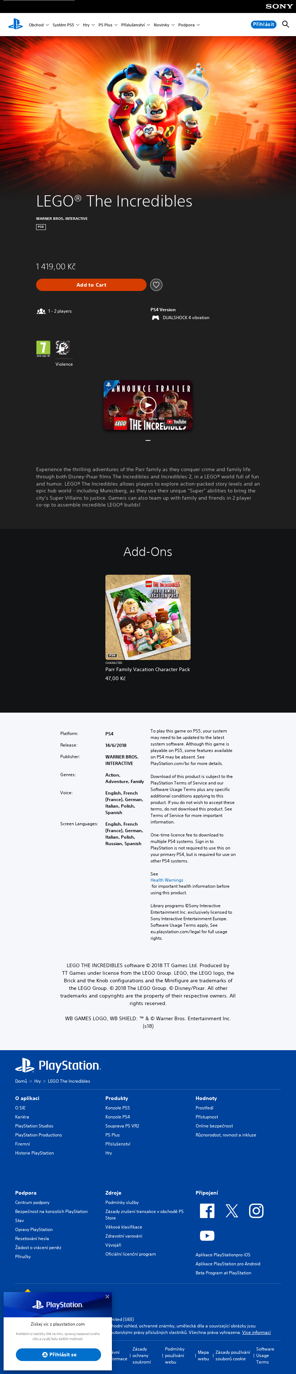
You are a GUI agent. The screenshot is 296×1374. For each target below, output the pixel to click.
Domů (21, 1081)
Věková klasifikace (123, 1227)
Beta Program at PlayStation (223, 1273)
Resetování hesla (32, 1238)
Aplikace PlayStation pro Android (228, 1264)
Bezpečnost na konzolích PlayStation (51, 1211)
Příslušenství (133, 24)
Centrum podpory (32, 1202)
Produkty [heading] (116, 1098)
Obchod (36, 24)
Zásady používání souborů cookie (233, 1355)
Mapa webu (203, 1355)
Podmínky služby (122, 1202)
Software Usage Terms (265, 1355)
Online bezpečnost (214, 1126)
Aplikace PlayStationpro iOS (223, 1255)
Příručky (23, 1256)
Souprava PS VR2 (122, 1126)
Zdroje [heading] (113, 1193)
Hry (86, 24)
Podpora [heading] (25, 1193)
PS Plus (105, 24)
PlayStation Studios (34, 1126)
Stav (19, 1220)
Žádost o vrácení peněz (38, 1247)
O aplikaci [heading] (27, 1098)
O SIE (20, 1108)
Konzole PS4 (117, 1117)
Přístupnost (207, 1117)
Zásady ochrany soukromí (141, 1355)
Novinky (161, 24)
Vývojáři (113, 1245)
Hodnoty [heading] (206, 1098)
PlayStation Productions (38, 1135)
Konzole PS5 (117, 1108)
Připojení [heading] (207, 1193)
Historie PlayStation (34, 1153)
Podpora (186, 24)
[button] (148, 405)
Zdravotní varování (123, 1236)
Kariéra (22, 1117)
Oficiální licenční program (130, 1254)
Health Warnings (167, 880)
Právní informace (117, 1355)
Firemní (22, 1144)
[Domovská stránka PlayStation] (15, 24)
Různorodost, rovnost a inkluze (226, 1135)
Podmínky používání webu (174, 1355)
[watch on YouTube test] (176, 421)
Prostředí (204, 1108)
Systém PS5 (63, 24)
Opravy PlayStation (34, 1229)
